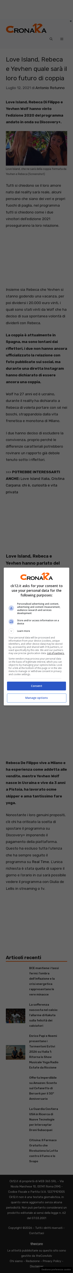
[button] (37, 631)
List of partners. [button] (55, 653)
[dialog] (36, 636)
